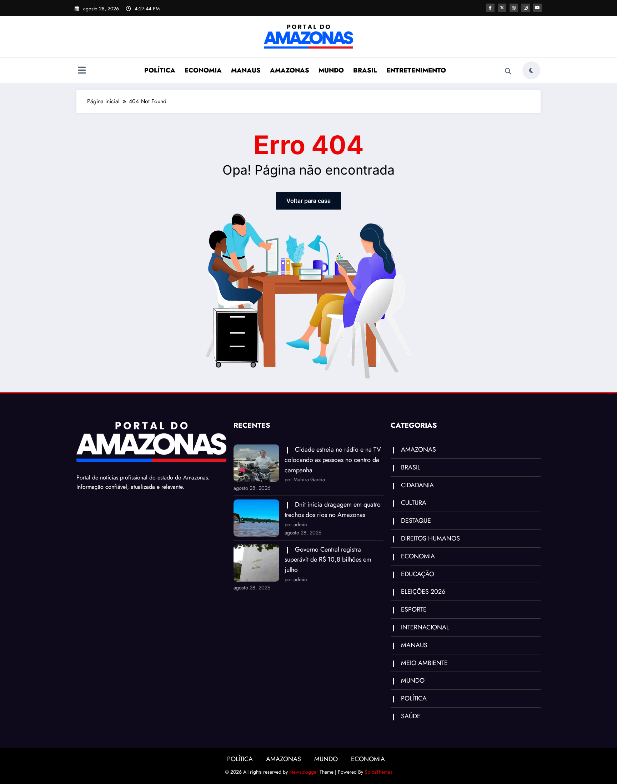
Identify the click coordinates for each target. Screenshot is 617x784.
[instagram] (525, 8)
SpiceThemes (378, 771)
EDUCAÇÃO (417, 574)
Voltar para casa (308, 200)
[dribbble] (514, 8)
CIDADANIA (417, 485)
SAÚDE (411, 716)
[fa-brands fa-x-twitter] (502, 8)
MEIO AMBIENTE (424, 663)
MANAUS (246, 70)
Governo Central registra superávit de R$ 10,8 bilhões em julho (328, 560)
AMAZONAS (289, 70)
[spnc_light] (531, 70)
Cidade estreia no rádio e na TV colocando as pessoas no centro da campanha (333, 460)
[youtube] (537, 8)
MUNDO (331, 70)
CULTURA (413, 502)
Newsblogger (303, 771)
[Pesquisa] (508, 71)
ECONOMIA (203, 70)
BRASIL (365, 70)
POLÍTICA (159, 70)
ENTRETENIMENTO (416, 70)
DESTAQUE (416, 520)
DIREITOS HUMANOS (430, 538)
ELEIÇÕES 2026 (423, 591)
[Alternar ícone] (81, 71)
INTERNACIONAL (425, 627)
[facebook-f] (490, 8)
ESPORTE (414, 609)
